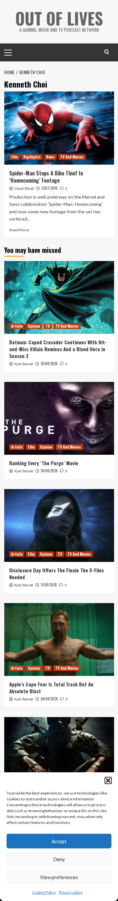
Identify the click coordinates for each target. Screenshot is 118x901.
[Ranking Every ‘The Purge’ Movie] (59, 418)
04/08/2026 (49, 698)
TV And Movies (72, 156)
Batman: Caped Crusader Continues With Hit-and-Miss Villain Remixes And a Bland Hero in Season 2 (58, 348)
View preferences (59, 877)
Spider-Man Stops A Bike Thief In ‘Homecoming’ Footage (46, 176)
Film (14, 156)
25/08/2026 (49, 363)
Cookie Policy (44, 892)
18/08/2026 (49, 470)
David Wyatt (24, 188)
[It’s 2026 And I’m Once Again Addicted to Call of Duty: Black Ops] (59, 753)
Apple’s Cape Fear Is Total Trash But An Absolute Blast (51, 687)
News (50, 156)
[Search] (107, 51)
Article (16, 326)
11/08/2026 (49, 584)
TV (48, 326)
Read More (19, 229)
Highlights (32, 156)
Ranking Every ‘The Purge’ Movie (43, 463)
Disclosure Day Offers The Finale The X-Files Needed (56, 573)
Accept (59, 841)
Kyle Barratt (23, 364)
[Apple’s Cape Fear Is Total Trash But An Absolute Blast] (59, 639)
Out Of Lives (59, 18)
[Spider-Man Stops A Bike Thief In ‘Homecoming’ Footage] (59, 127)
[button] (108, 780)
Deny (59, 859)
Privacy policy (71, 892)
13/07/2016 (49, 188)
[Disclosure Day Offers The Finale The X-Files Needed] (59, 525)
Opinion (34, 326)
